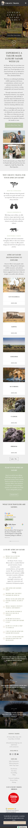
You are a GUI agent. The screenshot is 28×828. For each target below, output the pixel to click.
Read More (14, 664)
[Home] (10, 3)
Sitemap (14, 782)
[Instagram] (13, 754)
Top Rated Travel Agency (12, 810)
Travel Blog (14, 773)
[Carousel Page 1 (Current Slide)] (13, 45)
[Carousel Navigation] (14, 27)
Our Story (14, 771)
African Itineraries (13, 763)
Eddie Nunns (12, 524)
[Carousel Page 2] (14, 45)
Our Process (14, 769)
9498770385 (14, 745)
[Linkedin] (15, 754)
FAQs (14, 775)
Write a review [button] (9, 519)
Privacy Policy (14, 780)
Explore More (14, 459)
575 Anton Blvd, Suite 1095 (14, 737)
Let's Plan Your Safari (14, 35)
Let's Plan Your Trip (14, 125)
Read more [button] (7, 537)
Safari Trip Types (14, 765)
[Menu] (26, 3)
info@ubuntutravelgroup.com (14, 743)
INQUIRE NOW (14, 494)
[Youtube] (17, 754)
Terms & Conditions (13, 778)
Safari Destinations (14, 761)
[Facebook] (10, 754)
